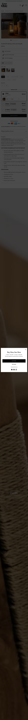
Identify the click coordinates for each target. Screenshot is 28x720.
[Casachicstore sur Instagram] (16, 370)
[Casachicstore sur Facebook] (12, 370)
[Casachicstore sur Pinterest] (14, 370)
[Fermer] (26, 349)
